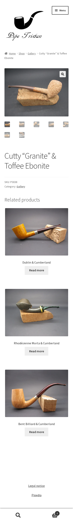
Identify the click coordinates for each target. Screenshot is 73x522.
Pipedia (36, 495)
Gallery (32, 53)
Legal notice (36, 486)
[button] (63, 74)
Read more (36, 270)
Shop (22, 53)
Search (18, 515)
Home (12, 53)
